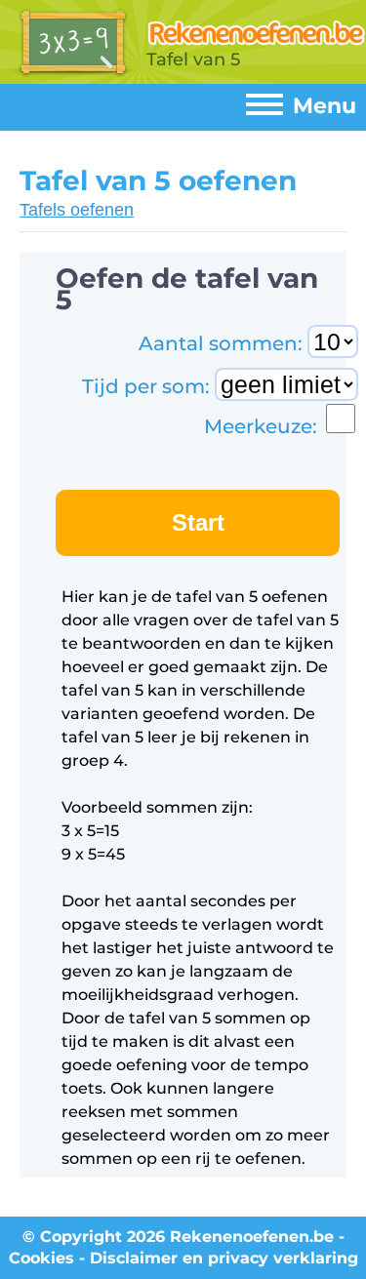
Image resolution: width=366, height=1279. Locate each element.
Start (198, 522)
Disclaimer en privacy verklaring (224, 1258)
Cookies (41, 1258)
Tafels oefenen (77, 210)
